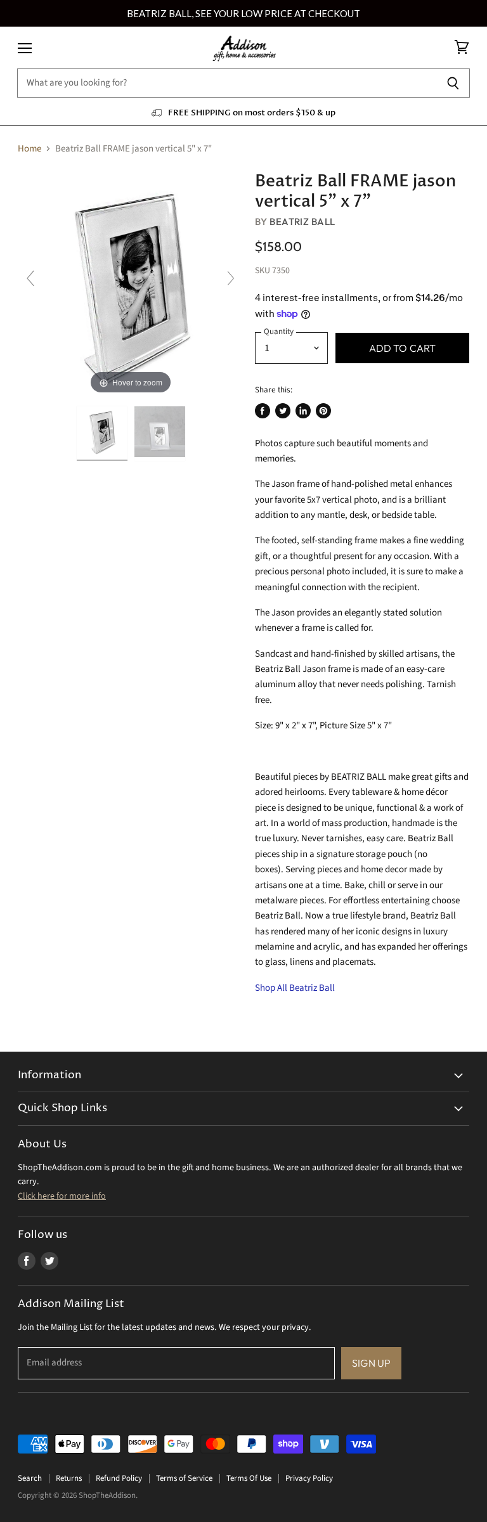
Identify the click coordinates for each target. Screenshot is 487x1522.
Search (30, 1478)
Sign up (371, 1363)
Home (29, 148)
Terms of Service (184, 1478)
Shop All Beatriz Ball (295, 988)
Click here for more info (62, 1196)
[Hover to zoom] (131, 284)
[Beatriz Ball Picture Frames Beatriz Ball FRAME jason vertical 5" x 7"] (159, 433)
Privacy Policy (309, 1478)
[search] (226, 83)
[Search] (453, 83)
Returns (69, 1478)
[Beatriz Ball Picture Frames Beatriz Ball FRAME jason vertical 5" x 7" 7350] (102, 433)
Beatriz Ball (302, 222)
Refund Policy (119, 1478)
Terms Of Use (248, 1478)
